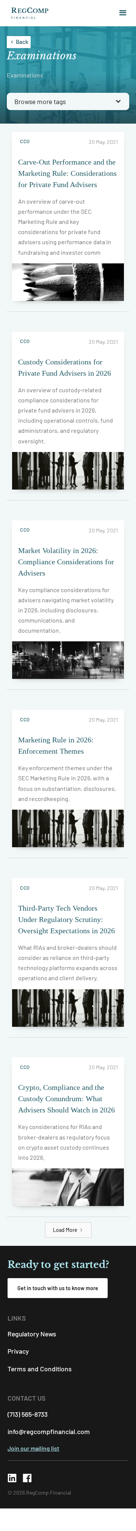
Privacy (18, 1351)
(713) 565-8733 (28, 1414)
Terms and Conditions (40, 1369)
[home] (28, 13)
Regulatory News (32, 1334)
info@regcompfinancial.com (49, 1431)
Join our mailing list (33, 1448)
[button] (119, 13)
